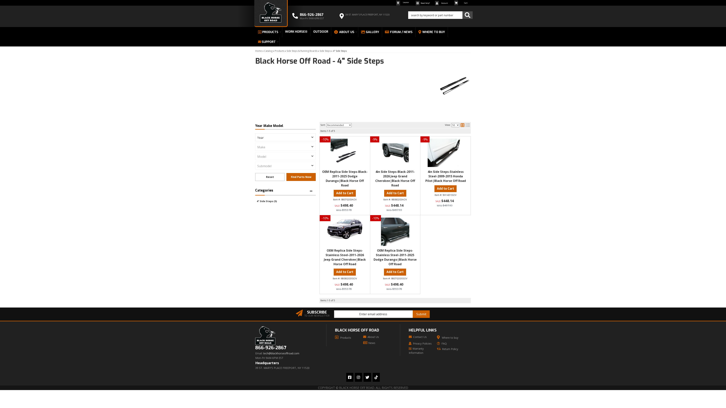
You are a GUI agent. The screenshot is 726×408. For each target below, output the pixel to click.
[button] (440, 15)
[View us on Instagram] (358, 377)
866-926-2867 (270, 348)
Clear (270, 177)
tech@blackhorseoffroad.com (281, 353)
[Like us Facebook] (349, 377)
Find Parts (301, 177)
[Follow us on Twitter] (367, 377)
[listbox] (285, 137)
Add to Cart (344, 193)
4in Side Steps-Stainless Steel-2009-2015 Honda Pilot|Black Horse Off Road (445, 176)
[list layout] (468, 125)
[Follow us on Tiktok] (376, 377)
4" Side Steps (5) (267, 201)
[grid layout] (462, 125)
